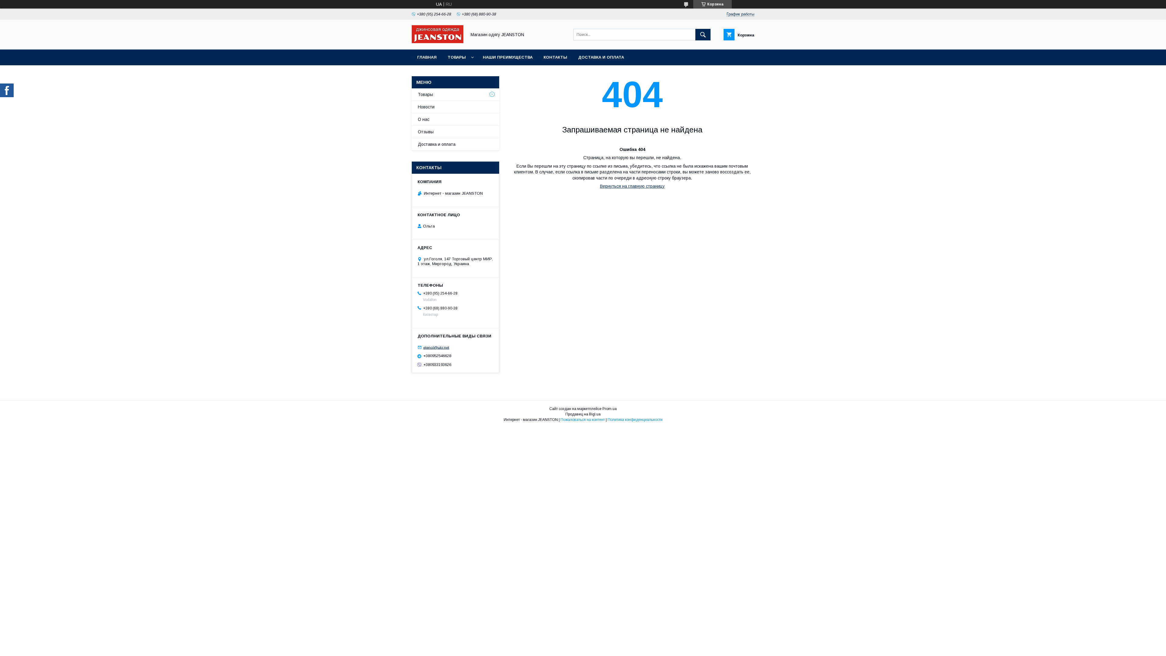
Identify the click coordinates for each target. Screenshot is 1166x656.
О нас (423, 119)
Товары (457, 57)
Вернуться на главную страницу (632, 186)
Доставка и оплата (601, 57)
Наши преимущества (508, 57)
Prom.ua (609, 409)
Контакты (555, 57)
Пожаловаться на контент (583, 420)
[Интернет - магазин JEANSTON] (437, 41)
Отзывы (426, 131)
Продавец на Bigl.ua (583, 414)
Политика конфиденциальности (635, 420)
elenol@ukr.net (436, 347)
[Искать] (703, 34)
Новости (426, 106)
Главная (427, 57)
